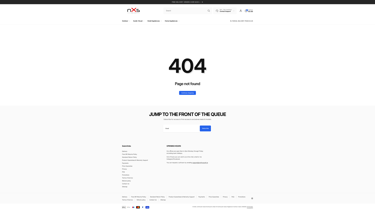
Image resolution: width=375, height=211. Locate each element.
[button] (126, 21)
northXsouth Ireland (201, 206)
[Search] (209, 11)
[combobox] (187, 10)
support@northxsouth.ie (200, 162)
